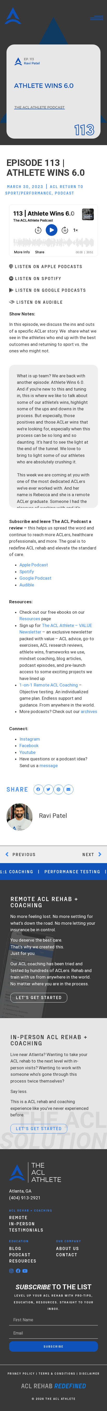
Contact (66, 1254)
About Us (67, 1248)
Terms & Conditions (57, 1373)
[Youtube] (25, 1270)
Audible (26, 584)
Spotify (26, 571)
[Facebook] (18, 1270)
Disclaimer (89, 1373)
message (48, 765)
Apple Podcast (33, 564)
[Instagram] (11, 1270)
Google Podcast (35, 578)
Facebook (28, 745)
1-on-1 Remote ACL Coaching (48, 685)
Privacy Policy (21, 1373)
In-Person (22, 1223)
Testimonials (26, 1229)
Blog (15, 1248)
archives (89, 711)
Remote (18, 1217)
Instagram (29, 739)
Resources (29, 618)
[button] (39, 789)
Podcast (64, 193)
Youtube (27, 752)
